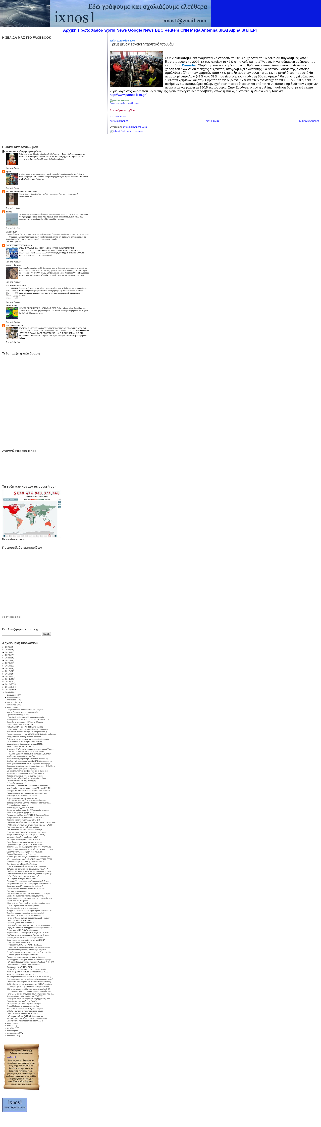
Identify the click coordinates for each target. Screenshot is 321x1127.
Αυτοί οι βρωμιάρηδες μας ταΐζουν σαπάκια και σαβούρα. (29, 960)
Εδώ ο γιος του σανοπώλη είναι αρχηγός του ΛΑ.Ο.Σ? (28, 989)
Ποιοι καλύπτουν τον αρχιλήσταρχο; (21, 781)
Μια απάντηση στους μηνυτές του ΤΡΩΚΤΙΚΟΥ (25, 915)
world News (115, 30)
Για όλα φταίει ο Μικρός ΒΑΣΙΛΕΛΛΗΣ (22, 879)
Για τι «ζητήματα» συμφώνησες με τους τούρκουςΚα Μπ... (30, 952)
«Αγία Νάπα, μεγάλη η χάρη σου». (20, 813)
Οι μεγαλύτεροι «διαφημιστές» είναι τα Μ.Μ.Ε (24, 744)
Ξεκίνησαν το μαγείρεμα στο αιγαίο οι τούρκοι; (25, 1009)
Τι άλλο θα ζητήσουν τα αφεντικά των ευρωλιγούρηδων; (29, 754)
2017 (7, 671)
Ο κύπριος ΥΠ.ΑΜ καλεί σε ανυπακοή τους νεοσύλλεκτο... (30, 749)
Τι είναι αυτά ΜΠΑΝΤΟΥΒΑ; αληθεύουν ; (23, 930)
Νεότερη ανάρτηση (119, 121)
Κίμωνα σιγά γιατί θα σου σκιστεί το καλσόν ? (25, 886)
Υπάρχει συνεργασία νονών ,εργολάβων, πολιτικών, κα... (30, 911)
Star (245, 30)
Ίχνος (8, 171)
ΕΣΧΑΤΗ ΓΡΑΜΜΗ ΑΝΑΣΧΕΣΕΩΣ (21, 192)
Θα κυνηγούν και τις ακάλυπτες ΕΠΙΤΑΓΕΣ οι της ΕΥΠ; (29, 977)
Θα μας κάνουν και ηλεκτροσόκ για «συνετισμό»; (26, 969)
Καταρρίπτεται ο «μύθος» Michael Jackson (24, 737)
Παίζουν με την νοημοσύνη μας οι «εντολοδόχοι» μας (28, 739)
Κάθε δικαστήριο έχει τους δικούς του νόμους (24, 776)
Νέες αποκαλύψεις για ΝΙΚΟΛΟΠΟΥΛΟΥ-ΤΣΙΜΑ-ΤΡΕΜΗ (30, 859)
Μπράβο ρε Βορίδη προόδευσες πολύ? (22, 837)
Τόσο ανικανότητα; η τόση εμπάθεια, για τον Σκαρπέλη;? (29, 874)
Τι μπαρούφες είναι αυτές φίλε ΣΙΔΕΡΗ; (22, 955)
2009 (7, 692)
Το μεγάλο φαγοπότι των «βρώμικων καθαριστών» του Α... (30, 928)
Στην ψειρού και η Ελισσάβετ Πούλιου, (22, 864)
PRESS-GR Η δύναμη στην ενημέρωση (24, 151)
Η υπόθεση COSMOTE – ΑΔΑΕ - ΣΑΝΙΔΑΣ (24, 945)
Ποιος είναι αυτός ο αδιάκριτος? (19, 942)
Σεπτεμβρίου (12, 702)
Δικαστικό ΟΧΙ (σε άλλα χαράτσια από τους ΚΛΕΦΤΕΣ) (29, 847)
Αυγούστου (12, 705)
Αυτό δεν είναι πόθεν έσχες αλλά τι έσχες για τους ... (28, 732)
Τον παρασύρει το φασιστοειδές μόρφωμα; (24, 964)
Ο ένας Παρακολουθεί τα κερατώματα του (23, 906)
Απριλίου (11, 1028)
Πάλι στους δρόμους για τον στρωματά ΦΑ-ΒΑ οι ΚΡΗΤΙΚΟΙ (30, 962)
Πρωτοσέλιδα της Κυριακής (17, 805)
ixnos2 (9, 212)
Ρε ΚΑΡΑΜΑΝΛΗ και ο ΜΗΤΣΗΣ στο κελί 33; (25, 727)
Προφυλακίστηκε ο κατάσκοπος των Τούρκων (25, 710)
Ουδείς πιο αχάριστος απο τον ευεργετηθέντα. (25, 896)
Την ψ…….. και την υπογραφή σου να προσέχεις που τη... (30, 994)
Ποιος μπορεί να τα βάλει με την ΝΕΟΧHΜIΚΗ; (25, 751)
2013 (7, 682)
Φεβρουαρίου (12, 1033)
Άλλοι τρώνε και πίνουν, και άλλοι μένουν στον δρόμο (28, 764)
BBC (159, 30)
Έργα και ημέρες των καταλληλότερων (22, 1013)
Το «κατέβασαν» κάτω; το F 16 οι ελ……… (24, 854)
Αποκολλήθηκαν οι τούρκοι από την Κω (23, 1006)
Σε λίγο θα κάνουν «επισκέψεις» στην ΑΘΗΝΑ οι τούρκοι (29, 984)
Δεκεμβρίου (12, 695)
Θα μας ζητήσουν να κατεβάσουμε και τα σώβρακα (27, 771)
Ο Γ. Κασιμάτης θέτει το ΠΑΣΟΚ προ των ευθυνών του (28, 991)
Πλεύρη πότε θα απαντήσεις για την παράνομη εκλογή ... (30, 871)
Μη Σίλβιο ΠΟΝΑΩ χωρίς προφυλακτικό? (23, 839)
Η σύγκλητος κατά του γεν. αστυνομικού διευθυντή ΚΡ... (29, 857)
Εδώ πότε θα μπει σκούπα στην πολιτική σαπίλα (26, 800)
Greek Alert (11, 305)
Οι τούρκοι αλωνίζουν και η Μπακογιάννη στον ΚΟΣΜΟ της (31, 766)
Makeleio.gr (11, 232)
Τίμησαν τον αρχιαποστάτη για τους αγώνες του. (26, 957)
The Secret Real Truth (16, 285)
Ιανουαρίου (12, 1036)
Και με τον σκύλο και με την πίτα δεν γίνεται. (24, 742)
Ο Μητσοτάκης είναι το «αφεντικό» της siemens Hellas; (29, 947)
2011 (7, 687)
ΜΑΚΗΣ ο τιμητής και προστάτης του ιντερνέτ (25, 1011)
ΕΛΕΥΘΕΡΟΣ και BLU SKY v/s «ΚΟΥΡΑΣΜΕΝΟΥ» (27, 786)
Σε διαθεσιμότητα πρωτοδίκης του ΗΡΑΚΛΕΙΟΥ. (26, 862)
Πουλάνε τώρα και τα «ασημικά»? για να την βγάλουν (28, 935)
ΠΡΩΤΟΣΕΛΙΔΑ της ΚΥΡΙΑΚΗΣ (19, 920)
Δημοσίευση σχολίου (118, 116)
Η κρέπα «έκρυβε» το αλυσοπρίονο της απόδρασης (27, 729)
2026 (7, 647)
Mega (195, 30)
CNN (184, 30)
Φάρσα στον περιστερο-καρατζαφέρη (21, 769)
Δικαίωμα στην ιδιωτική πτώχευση (20, 746)
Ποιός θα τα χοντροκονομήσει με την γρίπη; (24, 842)
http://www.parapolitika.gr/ (128, 95)
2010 (7, 690)
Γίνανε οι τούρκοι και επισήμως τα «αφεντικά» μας (27, 793)
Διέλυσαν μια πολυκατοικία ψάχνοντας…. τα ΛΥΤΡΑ (27, 869)
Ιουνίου (10, 1023)
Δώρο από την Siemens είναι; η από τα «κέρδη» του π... (29, 903)
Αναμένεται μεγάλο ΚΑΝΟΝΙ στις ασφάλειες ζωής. (27, 778)
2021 (7, 660)
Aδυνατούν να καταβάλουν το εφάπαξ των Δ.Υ (25, 773)
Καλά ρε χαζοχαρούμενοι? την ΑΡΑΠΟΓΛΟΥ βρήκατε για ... (30, 761)
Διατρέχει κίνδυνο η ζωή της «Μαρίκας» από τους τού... (29, 803)
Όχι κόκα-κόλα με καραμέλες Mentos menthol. (25, 913)
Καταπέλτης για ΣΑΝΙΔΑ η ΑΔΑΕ (19, 967)
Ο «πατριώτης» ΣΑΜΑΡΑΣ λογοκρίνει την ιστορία (26, 832)
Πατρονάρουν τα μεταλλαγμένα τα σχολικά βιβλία (26, 950)
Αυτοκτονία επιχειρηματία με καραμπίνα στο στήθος (27, 759)
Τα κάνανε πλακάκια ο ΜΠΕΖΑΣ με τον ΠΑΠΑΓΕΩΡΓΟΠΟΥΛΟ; (32, 822)
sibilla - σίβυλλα (13, 265)
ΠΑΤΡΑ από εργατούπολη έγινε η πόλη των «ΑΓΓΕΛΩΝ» (30, 825)
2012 (7, 684)
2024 (7, 652)
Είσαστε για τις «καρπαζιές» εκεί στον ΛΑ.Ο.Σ (25, 1021)
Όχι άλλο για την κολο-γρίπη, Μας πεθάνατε (24, 852)
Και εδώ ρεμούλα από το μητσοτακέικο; (22, 908)
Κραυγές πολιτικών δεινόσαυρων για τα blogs (25, 937)
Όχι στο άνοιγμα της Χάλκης (18, 715)
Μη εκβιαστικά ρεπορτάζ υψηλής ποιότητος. (24, 1004)
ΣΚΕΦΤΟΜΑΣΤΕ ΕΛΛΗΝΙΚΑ (19, 245)
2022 (7, 658)
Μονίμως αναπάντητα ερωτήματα (32, 174)
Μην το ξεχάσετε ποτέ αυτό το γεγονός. (22, 712)
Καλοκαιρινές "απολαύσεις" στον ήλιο (22, 795)
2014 (7, 679)
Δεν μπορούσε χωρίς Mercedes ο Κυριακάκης (25, 818)
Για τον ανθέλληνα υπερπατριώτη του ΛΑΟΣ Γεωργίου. (29, 918)
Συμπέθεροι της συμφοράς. (17, 901)
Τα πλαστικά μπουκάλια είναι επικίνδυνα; (23, 827)
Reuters (172, 30)
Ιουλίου (10, 707)
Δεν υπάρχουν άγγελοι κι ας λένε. (20, 808)
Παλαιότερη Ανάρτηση (308, 121)
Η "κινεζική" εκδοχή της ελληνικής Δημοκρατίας (25, 717)
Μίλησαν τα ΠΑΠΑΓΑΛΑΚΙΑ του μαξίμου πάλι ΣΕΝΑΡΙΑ (29, 884)
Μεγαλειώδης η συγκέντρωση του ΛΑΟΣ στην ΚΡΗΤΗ (28, 788)
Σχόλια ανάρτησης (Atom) (135, 127)
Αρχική (70, 30)
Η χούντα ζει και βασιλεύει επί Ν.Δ (20, 923)
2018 (7, 668)
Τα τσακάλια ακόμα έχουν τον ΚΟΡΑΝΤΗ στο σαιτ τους (29, 982)
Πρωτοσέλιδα (90, 30)
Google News (141, 30)
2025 (7, 650)
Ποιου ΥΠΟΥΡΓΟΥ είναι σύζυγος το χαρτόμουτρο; (27, 866)
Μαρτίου (10, 1031)
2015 (7, 676)
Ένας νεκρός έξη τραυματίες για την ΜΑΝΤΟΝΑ (26, 940)
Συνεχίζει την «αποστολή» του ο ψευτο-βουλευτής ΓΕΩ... (29, 791)
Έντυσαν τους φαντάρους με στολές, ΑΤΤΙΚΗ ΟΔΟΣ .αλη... (30, 849)
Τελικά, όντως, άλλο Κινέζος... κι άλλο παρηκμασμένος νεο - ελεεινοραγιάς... (50, 194)
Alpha (234, 30)
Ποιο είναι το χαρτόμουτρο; (17, 891)
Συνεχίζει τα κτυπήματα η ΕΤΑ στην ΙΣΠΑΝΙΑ (25, 722)
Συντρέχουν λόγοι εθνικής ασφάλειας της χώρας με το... (29, 999)
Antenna (209, 30)
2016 (7, 674)
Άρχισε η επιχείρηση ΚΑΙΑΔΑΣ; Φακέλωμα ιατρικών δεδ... (30, 898)
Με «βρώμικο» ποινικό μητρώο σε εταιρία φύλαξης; (27, 1018)
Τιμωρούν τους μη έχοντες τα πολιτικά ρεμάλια (25, 844)
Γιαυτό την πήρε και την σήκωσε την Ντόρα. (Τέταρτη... (29, 986)
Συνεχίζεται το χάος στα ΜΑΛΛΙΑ (20, 724)
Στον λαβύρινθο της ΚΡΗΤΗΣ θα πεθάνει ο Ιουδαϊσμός (28, 893)
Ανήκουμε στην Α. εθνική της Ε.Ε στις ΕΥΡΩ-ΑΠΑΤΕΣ (28, 933)
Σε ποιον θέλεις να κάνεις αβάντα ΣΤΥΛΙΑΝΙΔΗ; (26, 888)
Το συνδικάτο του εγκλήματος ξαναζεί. (22, 1001)
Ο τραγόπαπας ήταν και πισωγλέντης (22, 798)
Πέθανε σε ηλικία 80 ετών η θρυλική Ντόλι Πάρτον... (40, 154)
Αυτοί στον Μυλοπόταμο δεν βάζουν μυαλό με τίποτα (28, 810)
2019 (7, 666)
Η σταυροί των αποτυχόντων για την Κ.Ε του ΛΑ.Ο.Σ (28, 719)
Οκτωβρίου (12, 700)
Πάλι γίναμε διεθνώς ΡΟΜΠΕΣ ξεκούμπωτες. (25, 1016)
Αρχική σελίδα (213, 121)
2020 (7, 663)
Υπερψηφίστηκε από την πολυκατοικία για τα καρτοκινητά (30, 979)
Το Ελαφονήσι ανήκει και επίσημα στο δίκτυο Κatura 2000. (42, 214)
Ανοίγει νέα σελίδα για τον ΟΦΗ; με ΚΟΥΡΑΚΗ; (26, 835)
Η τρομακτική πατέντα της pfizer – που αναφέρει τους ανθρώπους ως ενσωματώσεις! (53, 288)
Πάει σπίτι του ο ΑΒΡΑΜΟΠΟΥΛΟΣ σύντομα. (25, 830)
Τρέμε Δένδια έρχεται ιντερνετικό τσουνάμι (142, 44)
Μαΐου (10, 1026)
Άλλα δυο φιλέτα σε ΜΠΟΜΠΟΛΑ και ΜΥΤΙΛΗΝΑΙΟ (27, 972)
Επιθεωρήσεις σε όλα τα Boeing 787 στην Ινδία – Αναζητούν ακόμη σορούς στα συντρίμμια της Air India (47, 234)
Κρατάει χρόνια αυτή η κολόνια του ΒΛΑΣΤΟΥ (25, 996)
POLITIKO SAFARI (14, 326)
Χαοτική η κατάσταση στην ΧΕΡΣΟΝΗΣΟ (23, 820)
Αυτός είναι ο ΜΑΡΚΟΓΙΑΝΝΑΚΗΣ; (21, 974)
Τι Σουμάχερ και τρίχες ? (16, 783)
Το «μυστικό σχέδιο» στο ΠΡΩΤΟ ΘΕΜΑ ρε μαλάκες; (28, 815)
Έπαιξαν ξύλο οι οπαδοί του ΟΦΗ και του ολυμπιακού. (29, 925)
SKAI (223, 30)
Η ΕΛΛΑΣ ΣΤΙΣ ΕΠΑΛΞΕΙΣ (30, 308)
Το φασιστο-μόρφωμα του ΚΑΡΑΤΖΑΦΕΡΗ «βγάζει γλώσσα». (31, 734)
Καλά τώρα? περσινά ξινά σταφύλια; (21, 756)
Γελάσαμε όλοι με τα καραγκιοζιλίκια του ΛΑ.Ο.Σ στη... (28, 881)
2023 (7, 655)
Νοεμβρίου (11, 697)
